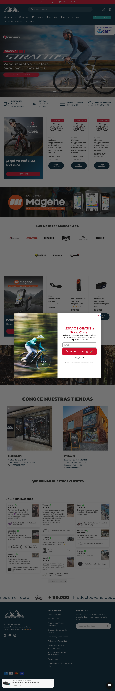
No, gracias (79, 357)
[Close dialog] (98, 315)
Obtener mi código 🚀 (79, 351)
